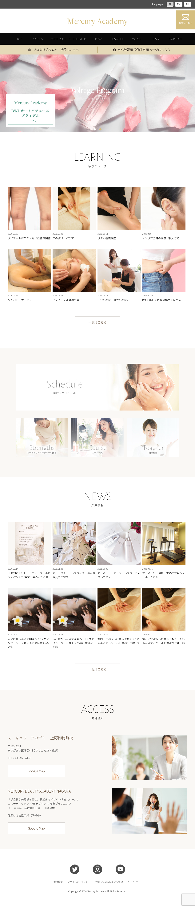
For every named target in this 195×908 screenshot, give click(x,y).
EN (178, 4)
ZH (187, 4)
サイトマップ (134, 881)
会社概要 (58, 881)
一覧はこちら (97, 322)
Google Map (36, 771)
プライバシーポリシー (79, 881)
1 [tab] (95, 129)
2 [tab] (100, 129)
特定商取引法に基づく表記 (109, 881)
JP (170, 4)
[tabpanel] (97, 93)
